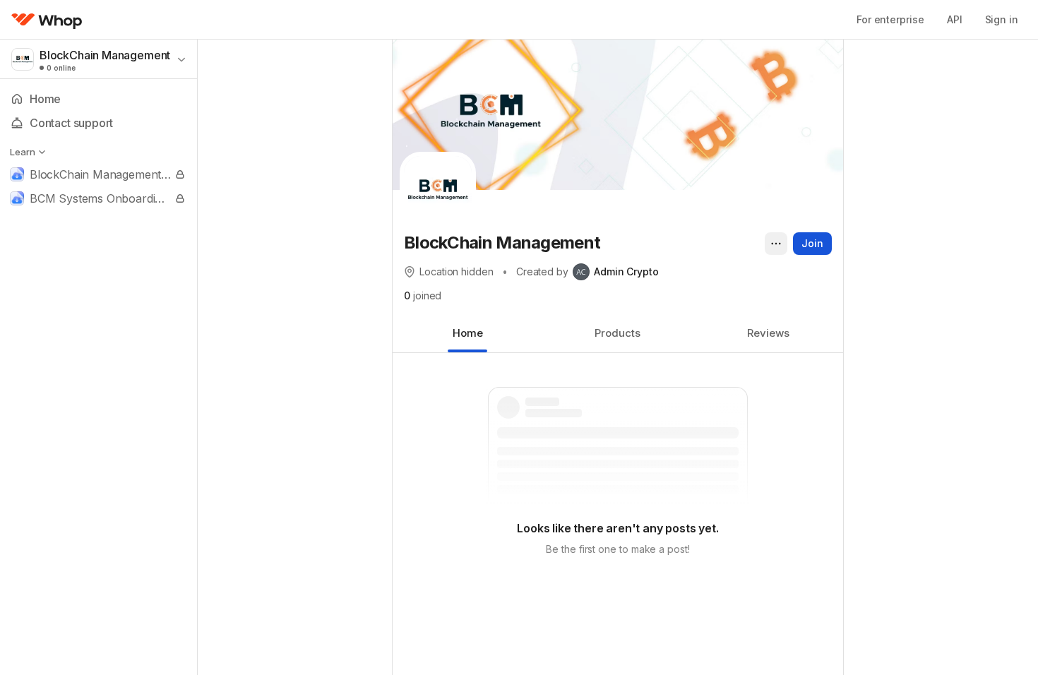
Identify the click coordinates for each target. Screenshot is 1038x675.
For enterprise (890, 19)
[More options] (776, 243)
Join (812, 243)
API (954, 19)
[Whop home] (47, 20)
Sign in (1001, 19)
